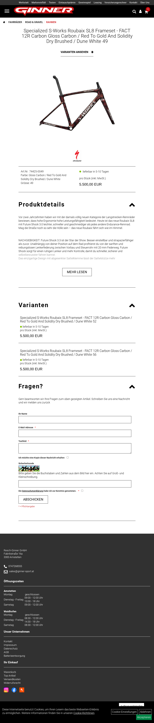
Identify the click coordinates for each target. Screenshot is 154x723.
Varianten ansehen (75, 52)
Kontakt (133, 2)
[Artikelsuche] (134, 12)
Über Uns (144, 2)
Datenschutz (11, 648)
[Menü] (7, 11)
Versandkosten (12, 679)
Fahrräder (15, 22)
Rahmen (51, 22)
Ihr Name (22, 414)
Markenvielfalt (39, 2)
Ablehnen (145, 711)
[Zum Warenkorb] (146, 12)
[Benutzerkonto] (140, 11)
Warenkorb (10, 672)
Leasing (98, 2)
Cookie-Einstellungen (124, 711)
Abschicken (33, 499)
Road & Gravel (34, 22)
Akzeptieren (144, 717)
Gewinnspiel (85, 2)
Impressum (10, 644)
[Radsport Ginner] (44, 11)
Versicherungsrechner (115, 2)
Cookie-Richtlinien (83, 713)
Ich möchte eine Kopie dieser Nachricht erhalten (41, 457)
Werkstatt (24, 2)
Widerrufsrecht (12, 682)
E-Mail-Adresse (25, 427)
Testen (52, 2)
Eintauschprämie (67, 2)
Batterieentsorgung (14, 655)
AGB (6, 652)
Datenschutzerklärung (32, 491)
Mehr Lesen (77, 272)
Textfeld (22, 441)
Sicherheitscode (26, 463)
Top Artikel (10, 675)
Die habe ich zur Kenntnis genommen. (47, 491)
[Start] (4, 22)
